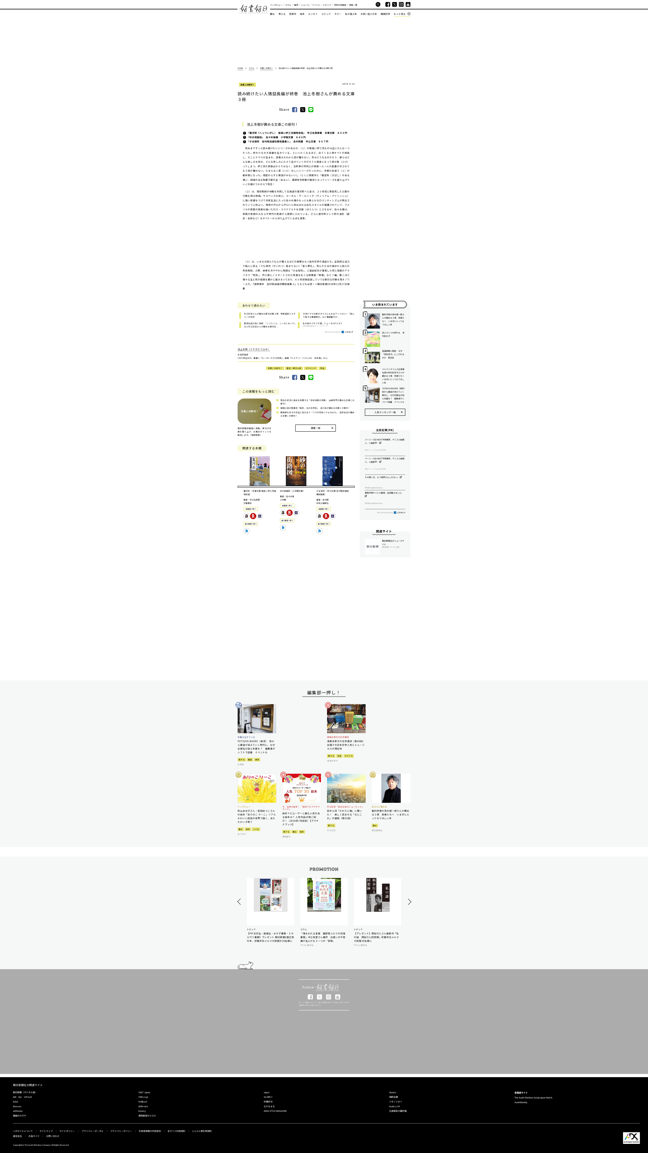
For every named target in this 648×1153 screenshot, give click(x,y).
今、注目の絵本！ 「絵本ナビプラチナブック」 (301, 807)
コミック (326, 14)
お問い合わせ (52, 1136)
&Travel (28, 1096)
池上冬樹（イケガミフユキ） (254, 349)
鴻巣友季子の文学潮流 (338, 737)
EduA (15, 1101)
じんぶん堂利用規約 (202, 1131)
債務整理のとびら (147, 1115)
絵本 (302, 14)
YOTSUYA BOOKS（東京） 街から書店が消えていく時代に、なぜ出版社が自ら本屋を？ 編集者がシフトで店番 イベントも (393, 395)
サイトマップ (46, 1131)
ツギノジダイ (395, 1101)
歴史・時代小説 (294, 368)
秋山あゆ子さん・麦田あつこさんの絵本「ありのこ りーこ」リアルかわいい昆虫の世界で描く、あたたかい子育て (257, 816)
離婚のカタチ (19, 1115)
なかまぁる (269, 1106)
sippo (266, 1092)
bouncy (142, 1110)
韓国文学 (385, 14)
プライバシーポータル (92, 1131)
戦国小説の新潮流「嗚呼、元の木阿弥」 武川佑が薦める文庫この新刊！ (315, 407)
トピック (327, 4)
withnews (18, 1110)
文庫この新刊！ (247, 84)
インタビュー (276, 4)
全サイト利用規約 (176, 1131)
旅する (242, 759)
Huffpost (142, 1101)
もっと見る (400, 14)
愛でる (331, 755)
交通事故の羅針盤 (398, 1110)
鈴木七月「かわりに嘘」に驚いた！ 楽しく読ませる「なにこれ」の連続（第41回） (344, 814)
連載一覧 (353, 4)
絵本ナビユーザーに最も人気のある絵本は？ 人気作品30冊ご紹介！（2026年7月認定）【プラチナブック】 (301, 819)
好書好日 (254, 9)
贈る (241, 829)
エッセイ (313, 14)
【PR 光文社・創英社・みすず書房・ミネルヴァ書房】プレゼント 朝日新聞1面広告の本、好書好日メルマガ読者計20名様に (270, 937)
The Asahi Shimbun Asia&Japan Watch (533, 1097)
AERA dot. (143, 1106)
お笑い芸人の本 (368, 14)
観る (272, 14)
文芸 (339, 755)
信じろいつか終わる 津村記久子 (393, 334)
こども (256, 829)
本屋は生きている (246, 737)
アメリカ (349, 755)
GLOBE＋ (268, 1096)
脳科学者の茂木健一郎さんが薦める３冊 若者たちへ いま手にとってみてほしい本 (393, 319)
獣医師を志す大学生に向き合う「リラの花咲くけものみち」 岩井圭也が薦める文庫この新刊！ (317, 414)
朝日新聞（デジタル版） (25, 1092)
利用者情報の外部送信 (150, 1131)
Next (409, 902)
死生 (322, 368)
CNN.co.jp (143, 1096)
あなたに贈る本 (379, 806)
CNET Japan (144, 1092)
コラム (288, 4)
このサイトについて (23, 1131)
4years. (393, 1092)
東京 (257, 759)
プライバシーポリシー (121, 1131)
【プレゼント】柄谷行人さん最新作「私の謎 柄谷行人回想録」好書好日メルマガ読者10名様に (376, 937)
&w (20, 1096)
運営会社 (17, 1136)
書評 (296, 4)
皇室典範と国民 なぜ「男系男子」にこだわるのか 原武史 (393, 354)
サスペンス (311, 368)
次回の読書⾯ (340, 4)
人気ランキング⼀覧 (385, 412)
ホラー (337, 14)
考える (282, 14)
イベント (316, 4)
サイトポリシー (67, 1131)
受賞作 (292, 14)
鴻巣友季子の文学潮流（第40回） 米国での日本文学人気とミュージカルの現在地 (346, 744)
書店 (250, 759)
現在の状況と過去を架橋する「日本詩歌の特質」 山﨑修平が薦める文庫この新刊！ (317, 402)
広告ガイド (34, 1136)
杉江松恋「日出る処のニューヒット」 (345, 806)
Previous (239, 902)
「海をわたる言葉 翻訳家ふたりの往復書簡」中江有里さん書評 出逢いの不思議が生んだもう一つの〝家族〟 (322, 937)
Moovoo (17, 1106)
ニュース (305, 4)
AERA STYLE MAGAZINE (275, 1110)
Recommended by (333, 331)
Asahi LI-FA (394, 1106)
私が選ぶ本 (351, 14)
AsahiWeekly (521, 1102)
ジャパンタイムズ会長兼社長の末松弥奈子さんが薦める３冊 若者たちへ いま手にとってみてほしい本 (393, 376)
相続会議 (393, 1096)
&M (14, 1096)
